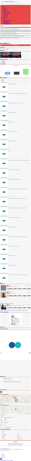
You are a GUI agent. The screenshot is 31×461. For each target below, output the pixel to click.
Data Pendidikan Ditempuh (6, 13)
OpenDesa (2, 460)
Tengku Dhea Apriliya (3, 303)
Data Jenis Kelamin (5, 15)
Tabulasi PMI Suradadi (6, 21)
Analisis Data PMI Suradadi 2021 (7, 23)
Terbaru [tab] (3, 79)
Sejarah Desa (4, 8)
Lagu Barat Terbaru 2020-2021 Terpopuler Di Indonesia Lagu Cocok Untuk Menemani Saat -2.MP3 (15, 310)
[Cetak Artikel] (8, 43)
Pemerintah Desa (5, 10)
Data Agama (4, 14)
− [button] (1, 397)
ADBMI (3, 19)
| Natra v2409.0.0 (11, 460)
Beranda (3, 6)
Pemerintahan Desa (4, 9)
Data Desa (3, 11)
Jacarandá (1, 291)
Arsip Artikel (4, 77)
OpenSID (30, 413)
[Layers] (29, 396)
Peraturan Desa (3, 62)
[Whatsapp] (9, 43)
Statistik (3, 63)
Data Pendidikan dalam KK (6, 12)
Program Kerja (3, 61)
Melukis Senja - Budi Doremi (9, 303)
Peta (2, 18)
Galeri (2, 327)
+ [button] (1, 396)
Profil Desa (3, 7)
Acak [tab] (2, 80)
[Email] (4, 43)
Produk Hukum (5, 17)
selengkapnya (19, 378)
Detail (4, 414)
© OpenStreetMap (26, 413)
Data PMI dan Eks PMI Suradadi (7, 20)
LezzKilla (1, 310)
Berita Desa (3, 454)
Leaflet (24, 413)
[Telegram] (6, 43)
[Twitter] (2, 43)
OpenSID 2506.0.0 (6, 460)
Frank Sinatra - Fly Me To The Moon (7, 291)
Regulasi (3, 16)
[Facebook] (1, 43)
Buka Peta (1, 403)
